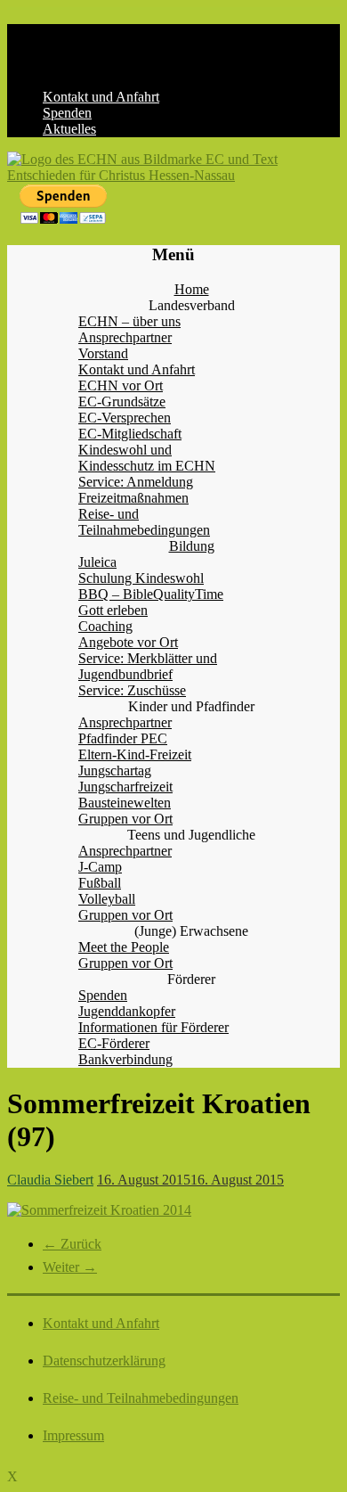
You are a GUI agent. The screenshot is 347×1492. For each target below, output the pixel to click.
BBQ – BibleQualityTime (150, 594)
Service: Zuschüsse (132, 690)
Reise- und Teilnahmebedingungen (144, 521)
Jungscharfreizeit (125, 786)
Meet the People (123, 947)
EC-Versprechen (124, 417)
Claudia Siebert (50, 1179)
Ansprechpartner (125, 337)
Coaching (105, 626)
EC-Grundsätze (121, 401)
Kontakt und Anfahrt (101, 96)
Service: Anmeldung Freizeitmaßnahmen (135, 489)
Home (191, 289)
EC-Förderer (113, 1043)
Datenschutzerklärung (104, 1360)
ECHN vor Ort (120, 385)
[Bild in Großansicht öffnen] (99, 1209)
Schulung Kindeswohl (141, 578)
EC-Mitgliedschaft (130, 433)
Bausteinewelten (124, 802)
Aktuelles (69, 128)
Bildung (191, 545)
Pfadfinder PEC (122, 738)
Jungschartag (114, 770)
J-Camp (100, 866)
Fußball (99, 882)
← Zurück (72, 1243)
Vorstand (103, 353)
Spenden (67, 112)
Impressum (73, 1435)
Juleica (97, 562)
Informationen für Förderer (153, 1027)
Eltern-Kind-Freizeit (134, 754)
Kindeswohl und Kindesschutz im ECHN (146, 457)
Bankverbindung (125, 1059)
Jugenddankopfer (126, 1011)
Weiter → (70, 1267)
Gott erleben (113, 610)
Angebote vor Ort (128, 642)
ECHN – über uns (129, 321)
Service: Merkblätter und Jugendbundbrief (147, 666)
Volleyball (106, 898)
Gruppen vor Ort (125, 818)
